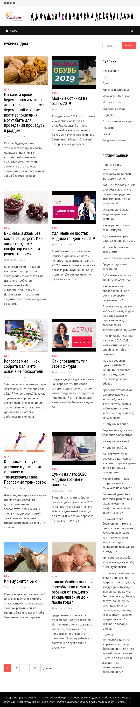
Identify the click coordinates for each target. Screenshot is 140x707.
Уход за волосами (114, 140)
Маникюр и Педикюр (116, 96)
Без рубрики (110, 71)
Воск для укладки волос (118, 258)
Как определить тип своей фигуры (70, 364)
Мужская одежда (113, 109)
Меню (13, 30)
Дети (105, 77)
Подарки (108, 115)
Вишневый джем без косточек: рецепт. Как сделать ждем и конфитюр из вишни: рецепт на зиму (23, 243)
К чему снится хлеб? (115, 441)
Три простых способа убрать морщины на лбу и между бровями (118, 562)
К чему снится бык (20, 581)
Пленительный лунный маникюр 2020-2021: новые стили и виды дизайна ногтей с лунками (117, 345)
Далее (47, 668)
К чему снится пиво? (115, 424)
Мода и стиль (111, 102)
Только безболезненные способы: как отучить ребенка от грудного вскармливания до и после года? (73, 592)
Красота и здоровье (115, 90)
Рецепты (108, 128)
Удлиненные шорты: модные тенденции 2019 (73, 236)
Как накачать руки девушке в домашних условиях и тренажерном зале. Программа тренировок (119, 463)
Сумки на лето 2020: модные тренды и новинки (69, 479)
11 (35, 668)
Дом (6, 89)
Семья (106, 134)
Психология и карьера (117, 121)
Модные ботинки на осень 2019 (69, 101)
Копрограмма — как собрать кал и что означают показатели (23, 366)
